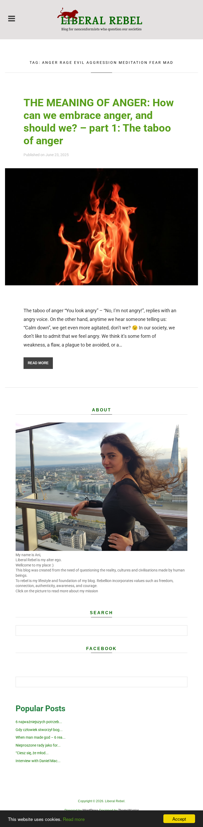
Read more (74, 819)
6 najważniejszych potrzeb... (39, 722)
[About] (101, 549)
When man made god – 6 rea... (41, 737)
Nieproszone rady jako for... (38, 745)
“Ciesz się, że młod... (32, 753)
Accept (179, 818)
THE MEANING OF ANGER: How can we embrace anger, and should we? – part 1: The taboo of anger (99, 122)
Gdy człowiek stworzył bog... (39, 730)
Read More (38, 363)
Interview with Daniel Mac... (38, 761)
